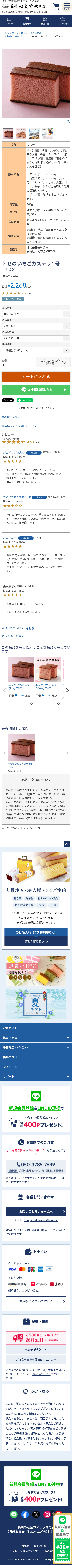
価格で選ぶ (10, 1057)
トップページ (12, 33)
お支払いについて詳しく (36, 1301)
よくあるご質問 (16, 1150)
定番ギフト (10, 1028)
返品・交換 (40, 1391)
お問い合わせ (41, 1545)
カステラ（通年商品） (32, 33)
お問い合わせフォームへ (36, 1211)
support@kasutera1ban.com (41, 1220)
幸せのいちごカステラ (18, 36)
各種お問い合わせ (40, 1196)
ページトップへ (67, 844)
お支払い (40, 1251)
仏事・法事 (10, 1037)
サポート (8, 1076)
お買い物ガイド (37, 1150)
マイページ (10, 1067)
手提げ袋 (8, 344)
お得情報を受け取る (40, 389)
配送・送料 (40, 1321)
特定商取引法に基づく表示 (25, 1550)
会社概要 (24, 1545)
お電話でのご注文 (40, 1142)
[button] (5, 690)
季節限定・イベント (16, 1047)
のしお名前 (9, 332)
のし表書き (9, 320)
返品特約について (12, 416)
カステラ (8, 307)
